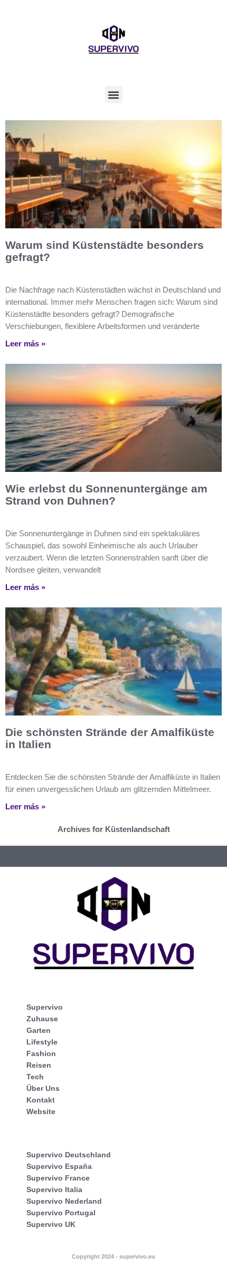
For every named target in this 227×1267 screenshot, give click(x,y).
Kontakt (40, 1100)
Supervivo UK (50, 1224)
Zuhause (42, 1018)
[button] (113, 94)
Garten (38, 1030)
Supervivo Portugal (61, 1212)
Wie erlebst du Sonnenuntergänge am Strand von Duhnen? (106, 494)
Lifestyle (42, 1042)
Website (40, 1111)
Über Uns (43, 1088)
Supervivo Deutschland (68, 1154)
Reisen (38, 1065)
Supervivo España (59, 1166)
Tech (35, 1076)
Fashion (41, 1053)
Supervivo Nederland (64, 1201)
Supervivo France (58, 1178)
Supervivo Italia (54, 1189)
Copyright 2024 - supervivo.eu (113, 1256)
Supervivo (44, 1007)
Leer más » (25, 343)
